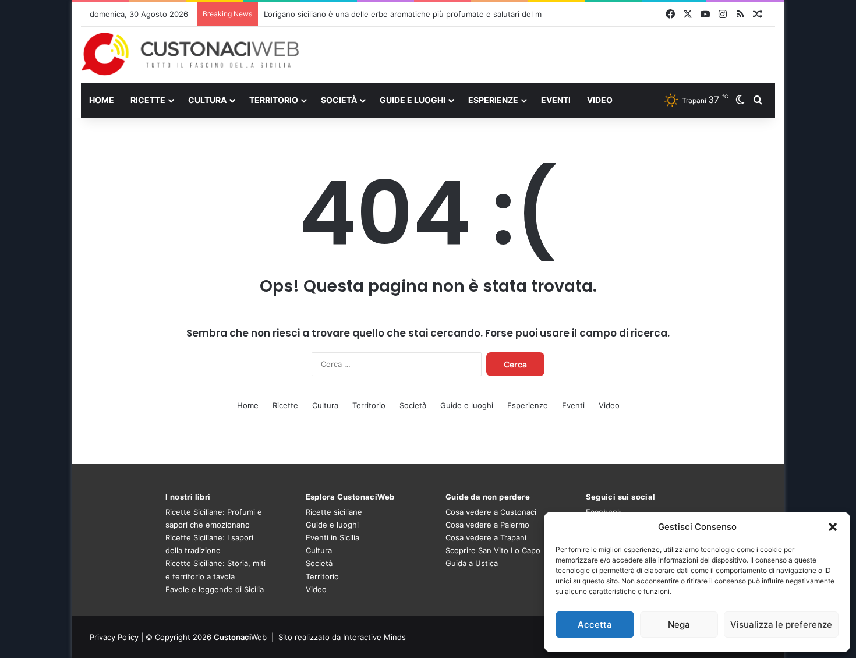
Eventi (556, 100)
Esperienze (493, 100)
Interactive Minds (374, 637)
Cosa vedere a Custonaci (490, 512)
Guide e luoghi (412, 100)
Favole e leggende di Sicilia (214, 589)
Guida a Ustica (471, 563)
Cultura (207, 100)
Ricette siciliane (334, 512)
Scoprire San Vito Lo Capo (492, 550)
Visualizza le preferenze (781, 624)
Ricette (147, 100)
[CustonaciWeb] (190, 54)
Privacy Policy (114, 637)
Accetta (595, 624)
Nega (679, 624)
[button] (833, 527)
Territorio (273, 100)
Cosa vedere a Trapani (485, 537)
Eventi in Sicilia (332, 537)
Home (101, 100)
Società (339, 100)
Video (600, 100)
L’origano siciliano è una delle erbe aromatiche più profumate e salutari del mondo (412, 14)
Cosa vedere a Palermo (487, 524)
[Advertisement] (547, 54)
